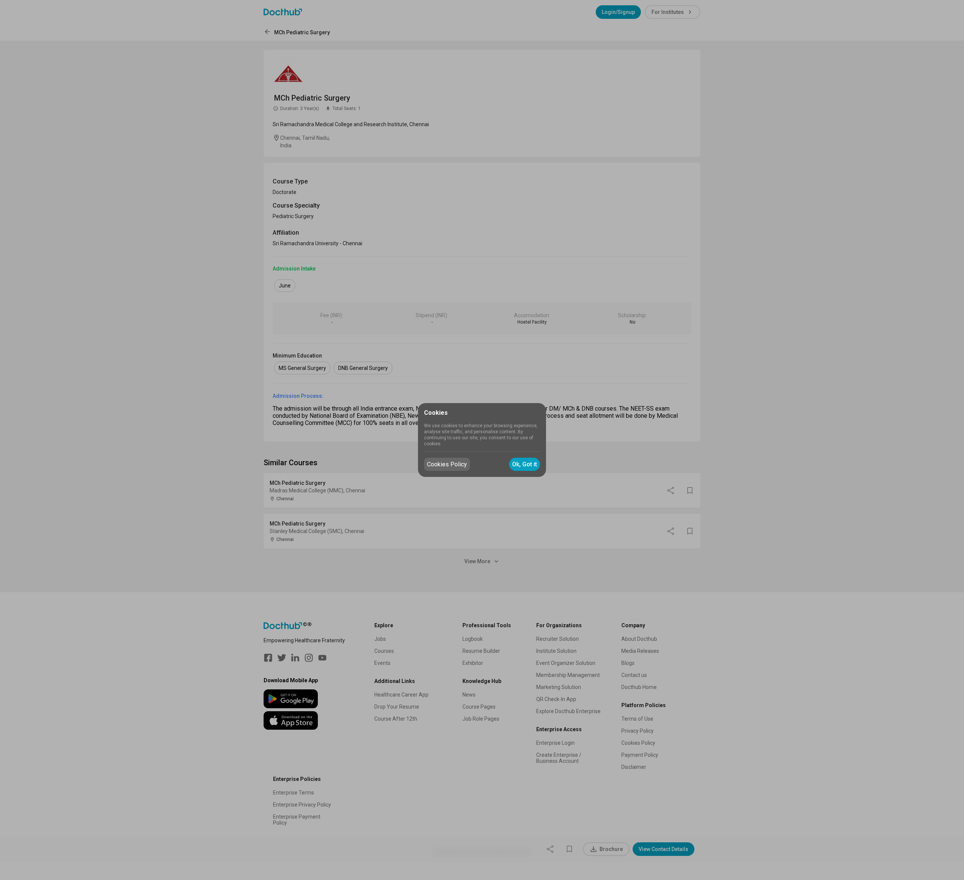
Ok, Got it (524, 464)
